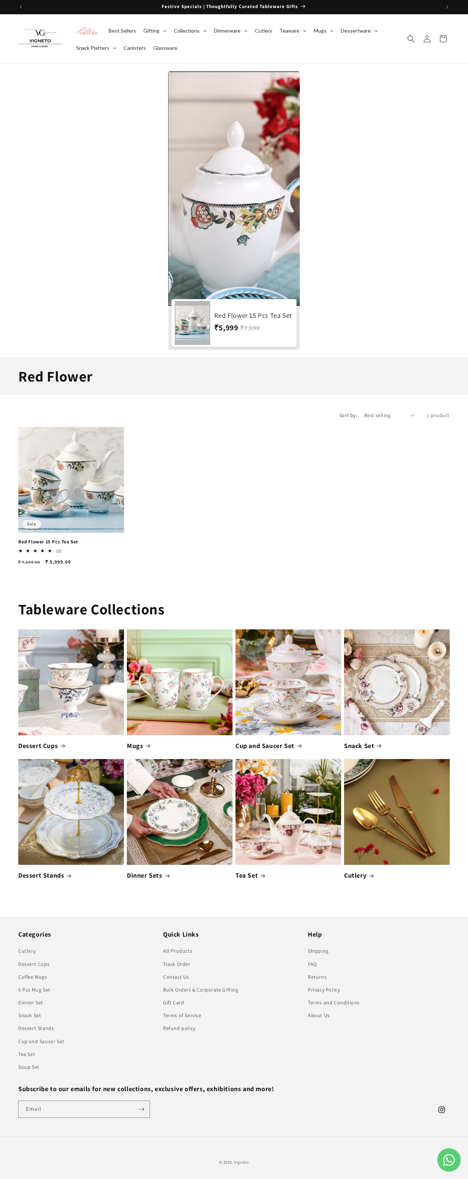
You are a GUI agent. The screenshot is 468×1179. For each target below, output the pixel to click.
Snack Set (359, 745)
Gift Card (173, 1002)
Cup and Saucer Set (264, 745)
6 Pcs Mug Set (34, 989)
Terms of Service (182, 1015)
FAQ (312, 964)
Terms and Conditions (334, 1002)
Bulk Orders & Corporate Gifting (200, 989)
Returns (317, 977)
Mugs (135, 745)
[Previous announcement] (21, 7)
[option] (234, 210)
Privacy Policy (324, 989)
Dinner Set (30, 1002)
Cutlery (355, 875)
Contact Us (176, 977)
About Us (319, 1015)
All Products (177, 951)
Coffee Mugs (32, 977)
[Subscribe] (141, 1109)
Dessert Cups (38, 745)
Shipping (318, 951)
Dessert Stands (41, 875)
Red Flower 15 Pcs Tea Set (48, 542)
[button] (411, 39)
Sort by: (348, 415)
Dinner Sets (144, 875)
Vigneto (241, 1162)
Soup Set (28, 1067)
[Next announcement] (447, 7)
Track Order (176, 964)
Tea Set (246, 875)
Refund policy (179, 1028)
